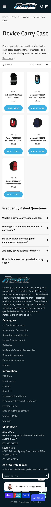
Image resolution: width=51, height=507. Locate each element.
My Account (8, 381)
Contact (6, 386)
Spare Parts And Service (15, 335)
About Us (7, 391)
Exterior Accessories (13, 360)
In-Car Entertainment (13, 325)
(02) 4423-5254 (10, 459)
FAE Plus (7, 376)
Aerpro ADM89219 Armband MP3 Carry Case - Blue (38, 135)
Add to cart (37, 108)
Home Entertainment (13, 340)
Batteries (7, 345)
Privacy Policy (9, 406)
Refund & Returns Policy (15, 411)
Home (5, 17)
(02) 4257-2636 (10, 443)
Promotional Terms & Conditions (19, 401)
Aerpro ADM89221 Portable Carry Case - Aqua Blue (38, 92)
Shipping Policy (10, 416)
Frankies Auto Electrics (30, 502)
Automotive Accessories (15, 330)
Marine (6, 365)
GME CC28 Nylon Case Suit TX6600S (13, 92)
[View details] (16, 279)
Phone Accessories (20, 17)
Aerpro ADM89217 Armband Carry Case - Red (13, 178)
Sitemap (6, 421)
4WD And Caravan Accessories (18, 350)
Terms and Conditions (14, 396)
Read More (13, 108)
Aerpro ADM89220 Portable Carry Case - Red (13, 135)
